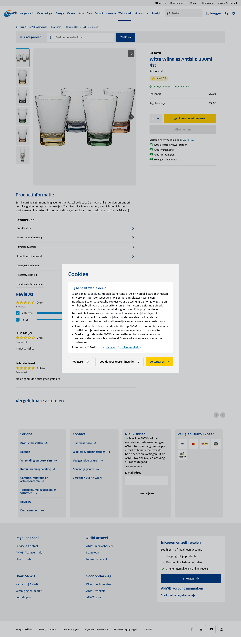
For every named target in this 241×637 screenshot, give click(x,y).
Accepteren (157, 361)
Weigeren (78, 361)
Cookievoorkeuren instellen (117, 361)
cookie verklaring (130, 347)
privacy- (110, 347)
